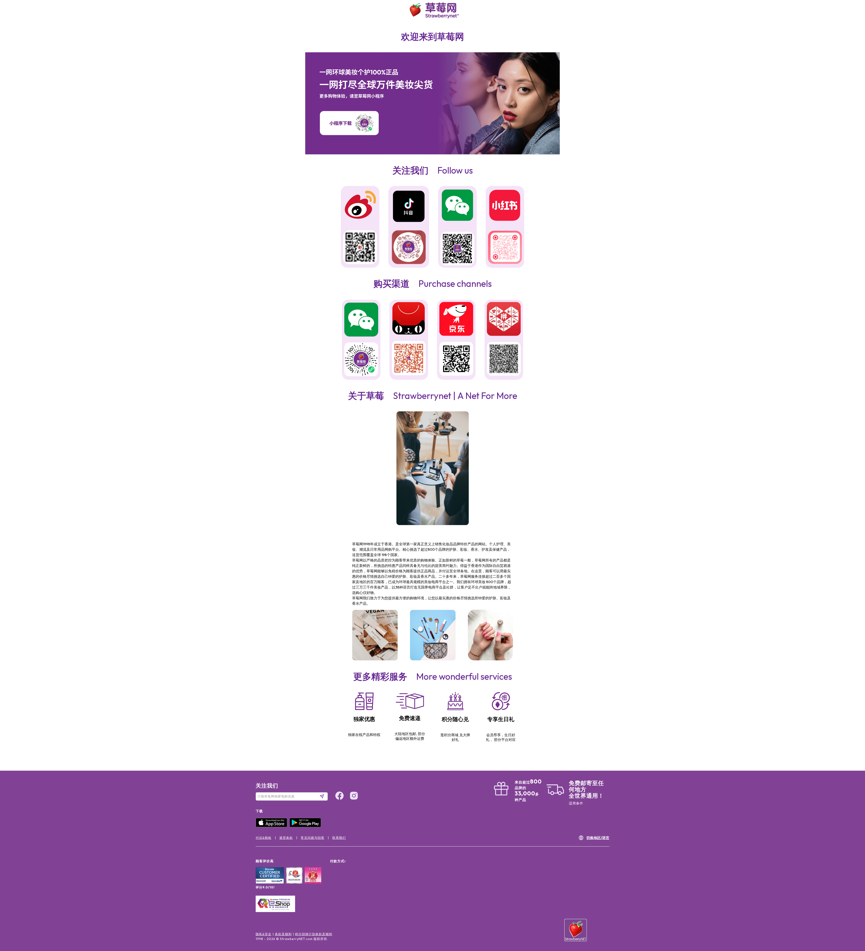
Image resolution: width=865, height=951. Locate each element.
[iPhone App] (272, 826)
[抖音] (409, 207)
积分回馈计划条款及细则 (313, 934)
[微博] (360, 205)
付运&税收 (263, 838)
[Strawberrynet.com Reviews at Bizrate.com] (270, 883)
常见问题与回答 (312, 838)
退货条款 (286, 838)
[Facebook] (852, 906)
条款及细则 (283, 934)
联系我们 (339, 838)
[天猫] (409, 319)
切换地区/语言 (597, 838)
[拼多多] (504, 319)
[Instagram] (852, 923)
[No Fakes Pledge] (313, 880)
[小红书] (505, 205)
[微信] (361, 320)
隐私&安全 (263, 934)
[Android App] (306, 826)
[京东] (456, 319)
